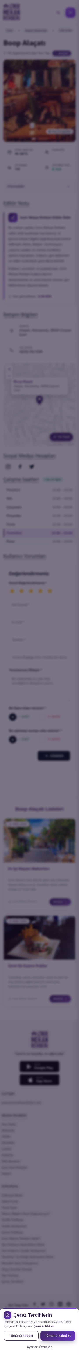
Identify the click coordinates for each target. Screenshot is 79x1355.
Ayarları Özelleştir (39, 1347)
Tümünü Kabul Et (58, 1336)
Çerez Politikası (44, 1326)
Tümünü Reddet (21, 1336)
